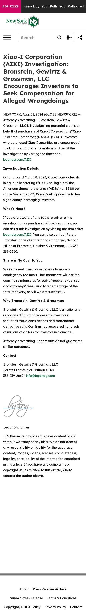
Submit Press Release (26, 598)
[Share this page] (80, 37)
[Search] (59, 37)
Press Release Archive (50, 589)
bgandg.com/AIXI (17, 159)
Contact (76, 607)
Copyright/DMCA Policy (22, 607)
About (24, 589)
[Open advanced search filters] (69, 37)
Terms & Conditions (61, 598)
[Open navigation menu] (7, 37)
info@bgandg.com (40, 376)
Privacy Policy (55, 607)
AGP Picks (10, 6)
